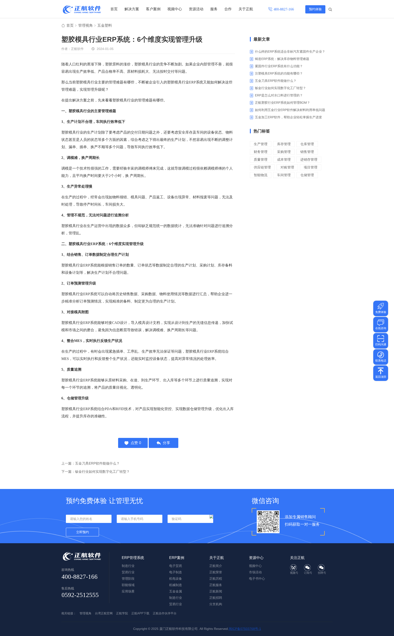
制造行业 (128, 566)
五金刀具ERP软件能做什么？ (275, 81)
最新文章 (262, 39)
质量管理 (260, 159)
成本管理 (284, 159)
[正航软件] (81, 9)
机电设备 (175, 578)
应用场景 (128, 591)
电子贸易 (175, 566)
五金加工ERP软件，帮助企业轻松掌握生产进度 (288, 117)
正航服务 (215, 585)
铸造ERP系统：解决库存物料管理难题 (282, 59)
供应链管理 (262, 167)
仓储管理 (307, 175)
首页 (114, 9)
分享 (166, 443)
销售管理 (307, 152)
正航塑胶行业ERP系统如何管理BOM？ (282, 102)
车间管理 (284, 175)
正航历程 (215, 578)
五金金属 (175, 591)
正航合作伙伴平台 (164, 613)
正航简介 (215, 566)
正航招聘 (215, 598)
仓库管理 (307, 144)
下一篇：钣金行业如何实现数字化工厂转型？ (95, 471)
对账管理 (287, 167)
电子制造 (175, 572)
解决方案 (131, 9)
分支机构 (215, 604)
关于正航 (245, 9)
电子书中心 (257, 578)
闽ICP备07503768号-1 (245, 629)
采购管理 (284, 152)
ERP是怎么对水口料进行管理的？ (279, 95)
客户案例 (153, 9)
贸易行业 (128, 572)
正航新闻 (215, 591)
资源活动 (196, 9)
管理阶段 (128, 578)
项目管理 (310, 167)
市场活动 (255, 572)
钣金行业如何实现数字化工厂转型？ (280, 88)
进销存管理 (308, 159)
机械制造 (175, 585)
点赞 (136, 443)
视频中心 (174, 9)
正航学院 (122, 613)
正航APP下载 (140, 613)
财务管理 (260, 152)
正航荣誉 (215, 572)
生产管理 (260, 144)
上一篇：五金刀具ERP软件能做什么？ (90, 463)
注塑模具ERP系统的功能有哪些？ (279, 73)
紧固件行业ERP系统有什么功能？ (279, 66)
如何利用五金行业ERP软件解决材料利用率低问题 (290, 110)
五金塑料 (104, 25)
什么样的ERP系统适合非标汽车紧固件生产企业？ (290, 51)
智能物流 (260, 175)
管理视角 (85, 25)
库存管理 (284, 144)
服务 (214, 9)
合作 (228, 9)
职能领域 (128, 585)
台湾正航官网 (104, 613)
